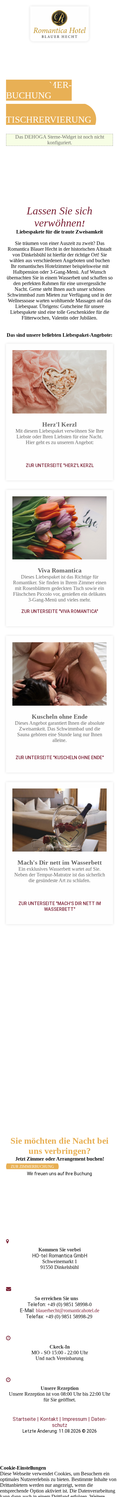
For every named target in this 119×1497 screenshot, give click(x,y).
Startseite (24, 1419)
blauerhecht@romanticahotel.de (67, 1310)
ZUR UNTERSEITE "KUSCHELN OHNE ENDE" (60, 757)
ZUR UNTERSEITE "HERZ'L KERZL (60, 465)
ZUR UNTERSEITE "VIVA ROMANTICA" (59, 611)
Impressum (74, 1419)
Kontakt (49, 1419)
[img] (59, 23)
